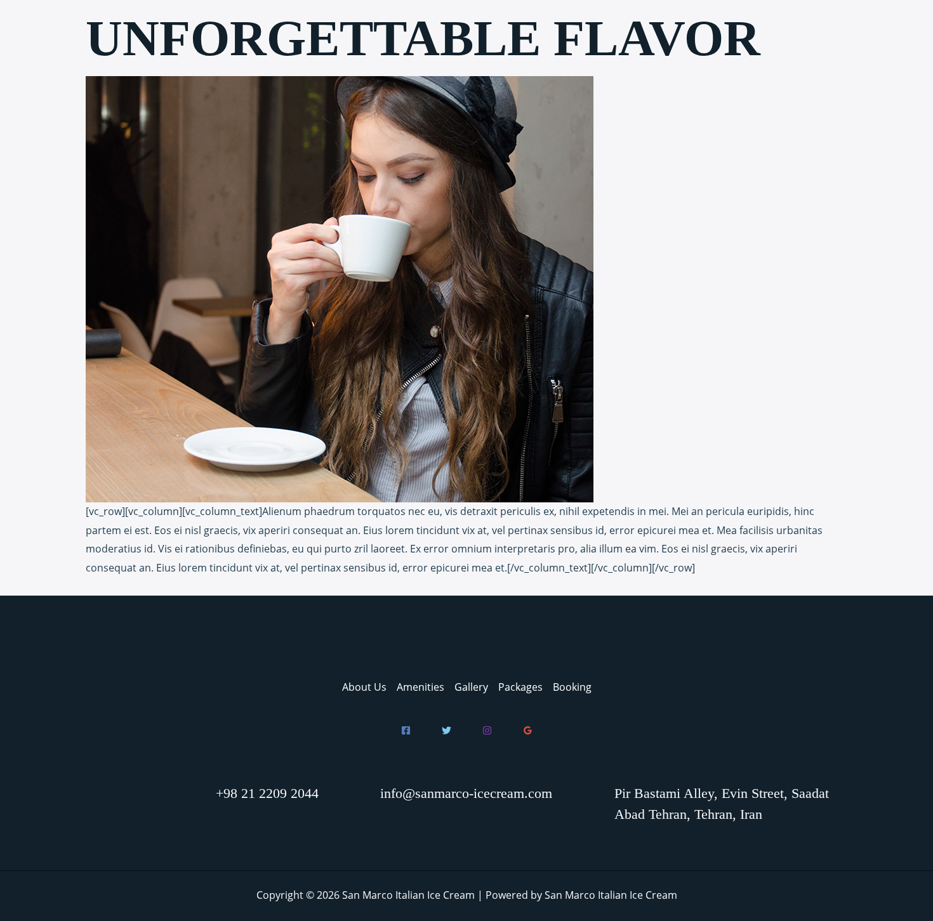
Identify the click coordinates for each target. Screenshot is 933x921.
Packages (520, 687)
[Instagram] (487, 730)
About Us (364, 687)
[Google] (527, 730)
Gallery (471, 687)
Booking (572, 687)
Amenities (420, 687)
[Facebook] (406, 730)
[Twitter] (446, 730)
